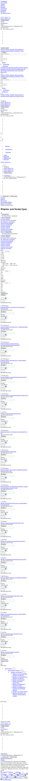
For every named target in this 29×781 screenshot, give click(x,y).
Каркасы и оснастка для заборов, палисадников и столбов (19, 694)
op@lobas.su (4, 23)
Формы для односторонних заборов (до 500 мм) (19, 677)
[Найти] (5, 59)
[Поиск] (2, 133)
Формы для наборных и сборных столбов (18, 685)
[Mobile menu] (2, 93)
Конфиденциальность (6, 758)
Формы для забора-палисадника (17, 682)
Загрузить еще (4, 661)
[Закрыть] (2, 140)
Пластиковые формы (13, 670)
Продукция (8, 668)
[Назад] (5, 165)
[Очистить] (2, 55)
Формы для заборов (16, 672)
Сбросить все (8, 232)
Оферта (3, 760)
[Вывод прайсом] (4, 296)
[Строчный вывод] (3, 296)
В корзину (3, 311)
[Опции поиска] (2, 57)
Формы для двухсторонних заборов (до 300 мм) (19, 674)
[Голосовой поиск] (2, 59)
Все (2, 664)
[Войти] (1, 135)
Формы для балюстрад (18, 679)
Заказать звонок (4, 20)
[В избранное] (4, 298)
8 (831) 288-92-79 (5, 17)
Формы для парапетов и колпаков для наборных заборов (18, 688)
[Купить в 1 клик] (3, 301)
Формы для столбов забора (19, 691)
